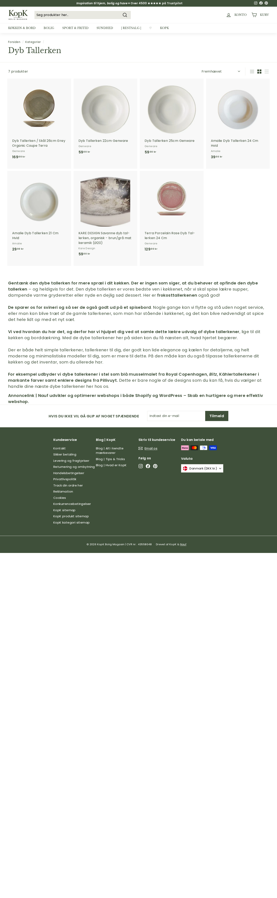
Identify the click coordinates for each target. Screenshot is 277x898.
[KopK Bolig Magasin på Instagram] (140, 466)
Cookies (59, 498)
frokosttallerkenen (177, 295)
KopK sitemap (64, 510)
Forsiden (14, 42)
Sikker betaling (64, 454)
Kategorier (33, 42)
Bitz (213, 374)
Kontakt (59, 448)
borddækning (45, 338)
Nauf (183, 544)
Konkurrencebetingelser (72, 504)
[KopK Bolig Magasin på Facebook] (148, 466)
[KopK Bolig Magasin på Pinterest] (155, 466)
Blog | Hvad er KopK (111, 465)
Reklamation (63, 491)
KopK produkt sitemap (71, 516)
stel (105, 374)
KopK (164, 28)
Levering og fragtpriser (71, 461)
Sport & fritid (75, 28)
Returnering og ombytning (74, 467)
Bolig (49, 28)
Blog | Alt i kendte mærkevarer (110, 450)
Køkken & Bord (21, 28)
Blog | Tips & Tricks (110, 459)
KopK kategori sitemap (71, 522)
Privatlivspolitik (64, 479)
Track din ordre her (68, 485)
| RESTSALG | (131, 28)
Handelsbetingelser (68, 473)
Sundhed (105, 28)
